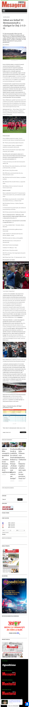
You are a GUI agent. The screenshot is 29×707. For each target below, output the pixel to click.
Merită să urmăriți (6, 538)
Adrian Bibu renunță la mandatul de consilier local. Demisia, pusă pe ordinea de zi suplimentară (6, 460)
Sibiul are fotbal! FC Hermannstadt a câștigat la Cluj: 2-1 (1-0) (14, 24)
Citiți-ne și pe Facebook (8, 487)
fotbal (18, 428)
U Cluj (24, 428)
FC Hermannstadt (12, 428)
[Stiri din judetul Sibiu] (13, 4)
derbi (6, 428)
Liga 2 (21, 428)
